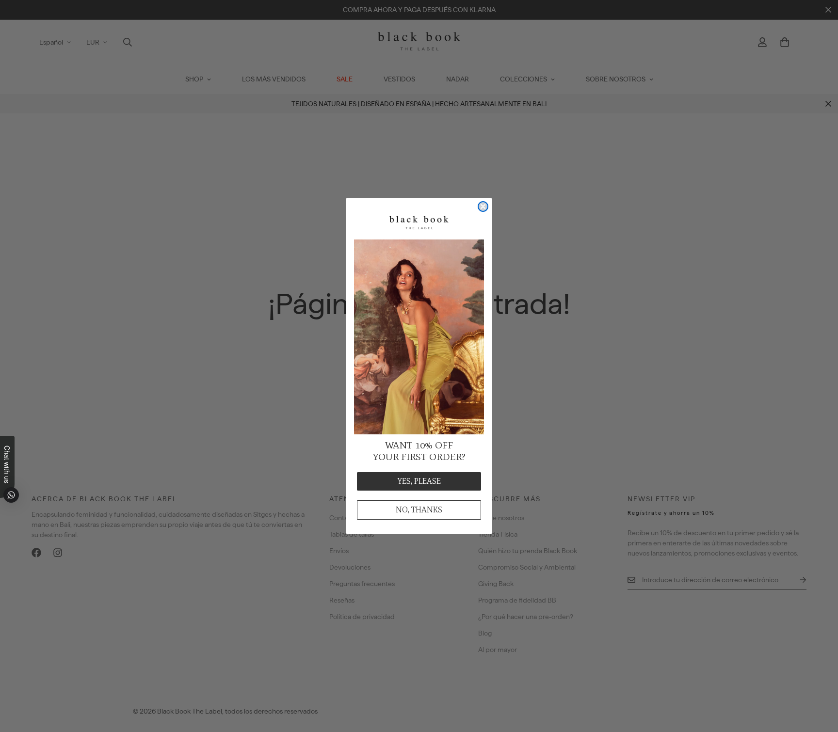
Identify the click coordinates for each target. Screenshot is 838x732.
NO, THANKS (419, 509)
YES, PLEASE (419, 481)
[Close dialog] (483, 206)
